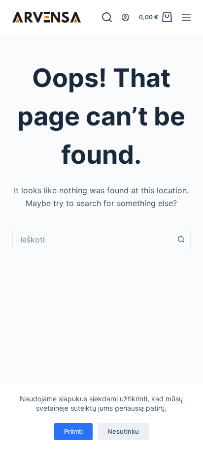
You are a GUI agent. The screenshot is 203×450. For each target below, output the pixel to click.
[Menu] (186, 17)
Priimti (73, 431)
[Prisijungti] (125, 17)
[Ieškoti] (107, 17)
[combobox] (92, 239)
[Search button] (180, 239)
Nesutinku (123, 431)
